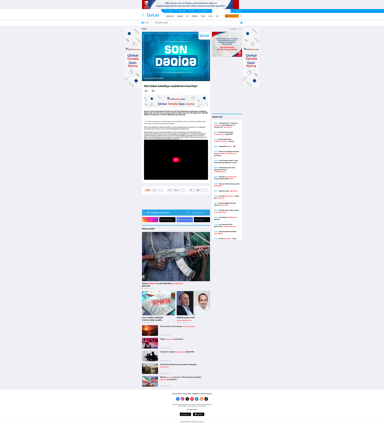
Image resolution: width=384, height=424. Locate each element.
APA (145, 121)
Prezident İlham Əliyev (229, 22)
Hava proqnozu (209, 22)
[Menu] (143, 15)
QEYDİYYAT (238, 11)
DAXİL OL (229, 11)
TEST (217, 16)
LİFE (187, 16)
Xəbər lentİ (170, 16)
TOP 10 (210, 16)
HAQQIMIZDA (196, 394)
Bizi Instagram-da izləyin (151, 219)
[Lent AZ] (153, 15)
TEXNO (203, 16)
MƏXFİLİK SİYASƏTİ (206, 394)
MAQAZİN (180, 16)
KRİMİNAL (195, 16)
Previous (142, 23)
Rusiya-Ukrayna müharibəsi (166, 22)
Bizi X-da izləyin (201, 219)
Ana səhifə (233, 29)
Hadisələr (147, 22)
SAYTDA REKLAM (177, 394)
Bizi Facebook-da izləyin (186, 219)
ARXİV (189, 394)
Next (241, 23)
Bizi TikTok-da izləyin (167, 219)
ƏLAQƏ (185, 394)
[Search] (241, 15)
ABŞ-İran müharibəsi (190, 22)
